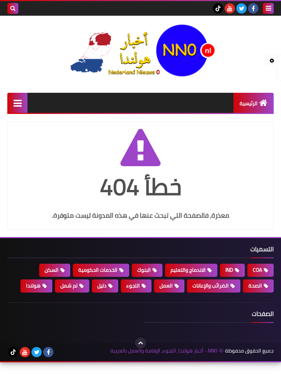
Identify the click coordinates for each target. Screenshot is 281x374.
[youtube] (230, 8)
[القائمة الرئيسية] (17, 103)
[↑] (140, 342)
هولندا (33, 285)
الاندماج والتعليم (188, 270)
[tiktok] (218, 8)
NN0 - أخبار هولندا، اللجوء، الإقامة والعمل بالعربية (163, 351)
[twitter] (241, 8)
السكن (52, 270)
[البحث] (12, 8)
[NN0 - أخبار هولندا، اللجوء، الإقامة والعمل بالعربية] (140, 50)
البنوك (144, 270)
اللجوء (133, 285)
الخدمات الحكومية (97, 270)
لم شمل (69, 285)
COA (257, 270)
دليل (101, 285)
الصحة (255, 285)
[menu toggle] (268, 8)
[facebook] (253, 8)
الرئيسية (249, 103)
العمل (166, 285)
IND (229, 270)
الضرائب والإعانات (210, 285)
